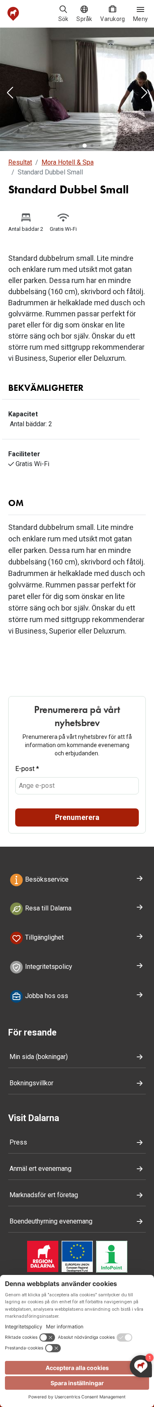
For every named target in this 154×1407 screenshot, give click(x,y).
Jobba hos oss (45, 996)
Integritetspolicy (47, 967)
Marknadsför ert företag (43, 1195)
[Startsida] (13, 14)
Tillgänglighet (43, 938)
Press (18, 1142)
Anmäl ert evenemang (40, 1168)
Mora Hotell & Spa (67, 162)
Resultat (20, 162)
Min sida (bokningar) (38, 1057)
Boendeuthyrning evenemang (50, 1221)
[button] (10, 93)
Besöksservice (46, 879)
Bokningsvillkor (31, 1083)
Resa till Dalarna (47, 908)
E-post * (27, 769)
